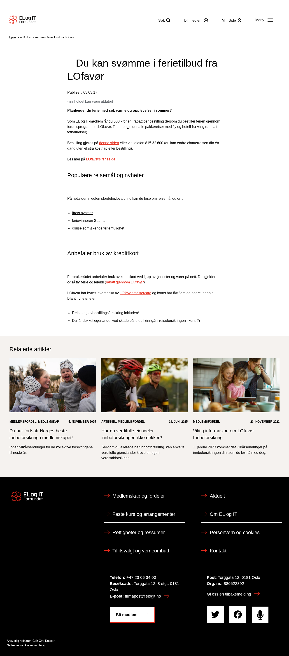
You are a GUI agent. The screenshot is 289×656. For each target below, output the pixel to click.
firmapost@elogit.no (143, 596)
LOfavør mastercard (135, 293)
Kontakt (218, 551)
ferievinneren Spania (88, 221)
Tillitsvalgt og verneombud (140, 551)
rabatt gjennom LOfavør (125, 282)
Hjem (12, 37)
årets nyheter (82, 213)
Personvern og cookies (235, 532)
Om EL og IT (223, 514)
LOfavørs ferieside (100, 159)
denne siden (109, 143)
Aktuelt (217, 496)
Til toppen (260, 642)
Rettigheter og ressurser (138, 532)
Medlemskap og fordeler (138, 496)
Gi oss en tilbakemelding (229, 594)
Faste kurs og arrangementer (143, 514)
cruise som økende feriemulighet (98, 228)
